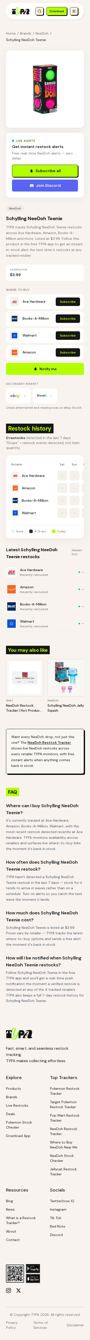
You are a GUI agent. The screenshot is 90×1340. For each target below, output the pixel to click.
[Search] (40, 11)
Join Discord (48, 185)
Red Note (57, 1226)
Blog (9, 1201)
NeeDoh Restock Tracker (49, 742)
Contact (13, 1240)
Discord (56, 1235)
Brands (25, 33)
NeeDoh (42, 33)
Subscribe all (48, 170)
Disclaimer (75, 1325)
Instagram (58, 1209)
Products (13, 1088)
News (10, 1209)
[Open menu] (74, 11)
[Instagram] (8, 1290)
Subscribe (68, 302)
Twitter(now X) (62, 1201)
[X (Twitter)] (18, 1290)
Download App (18, 1136)
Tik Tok (55, 1218)
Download (57, 11)
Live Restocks (17, 1105)
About (11, 1231)
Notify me (48, 369)
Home (11, 33)
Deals (10, 1114)
